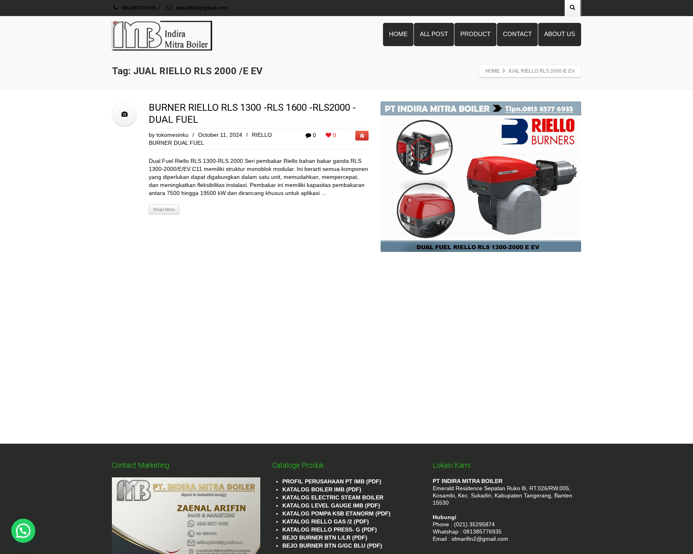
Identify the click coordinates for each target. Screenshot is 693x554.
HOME (398, 33)
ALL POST (434, 33)
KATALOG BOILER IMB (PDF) (321, 489)
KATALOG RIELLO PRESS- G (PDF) (329, 529)
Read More (164, 209)
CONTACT (517, 33)
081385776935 (139, 8)
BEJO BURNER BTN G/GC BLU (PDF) (332, 545)
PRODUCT (475, 33)
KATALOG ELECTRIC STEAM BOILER (332, 497)
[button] (23, 531)
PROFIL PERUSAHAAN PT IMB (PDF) (331, 481)
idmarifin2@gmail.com (201, 8)
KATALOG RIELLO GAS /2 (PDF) (325, 521)
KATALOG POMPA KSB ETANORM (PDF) (336, 513)
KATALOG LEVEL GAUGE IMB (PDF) (331, 505)
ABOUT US (559, 33)
